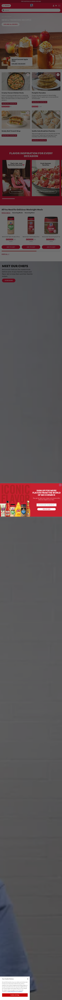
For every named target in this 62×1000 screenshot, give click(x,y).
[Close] (28, 979)
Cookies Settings (14, 995)
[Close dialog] (60, 485)
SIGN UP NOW (46, 509)
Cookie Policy (10, 991)
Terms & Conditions (17, 991)
